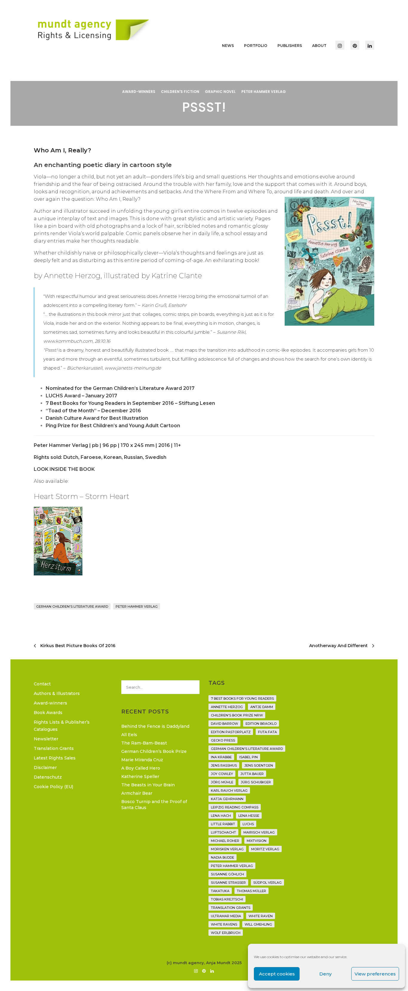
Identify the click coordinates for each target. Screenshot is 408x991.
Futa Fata (267, 732)
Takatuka (220, 891)
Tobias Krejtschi (227, 899)
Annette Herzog (227, 707)
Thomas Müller (251, 891)
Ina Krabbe (221, 757)
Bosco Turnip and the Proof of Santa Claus (154, 804)
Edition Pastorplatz (231, 732)
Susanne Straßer (228, 882)
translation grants (230, 908)
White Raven (261, 916)
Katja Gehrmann (227, 799)
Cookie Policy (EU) (53, 786)
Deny (325, 974)
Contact (42, 684)
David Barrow (224, 724)
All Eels (129, 734)
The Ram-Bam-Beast (144, 743)
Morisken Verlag (227, 849)
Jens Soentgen (258, 765)
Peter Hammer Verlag (263, 91)
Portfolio (255, 45)
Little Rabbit (223, 824)
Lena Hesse (248, 816)
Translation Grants (54, 748)
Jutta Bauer (252, 774)
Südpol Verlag (267, 882)
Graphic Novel (220, 91)
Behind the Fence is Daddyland (155, 726)
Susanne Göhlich (227, 874)
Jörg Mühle (222, 782)
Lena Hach (221, 816)
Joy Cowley (222, 774)
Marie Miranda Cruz (142, 759)
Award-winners (138, 91)
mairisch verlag (259, 832)
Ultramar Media (226, 916)
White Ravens (224, 924)
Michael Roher (225, 841)
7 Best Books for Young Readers (242, 698)
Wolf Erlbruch (225, 933)
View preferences (375, 974)
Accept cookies (277, 974)
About (319, 45)
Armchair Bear (136, 793)
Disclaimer (45, 767)
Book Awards (48, 712)
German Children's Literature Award (72, 606)
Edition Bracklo (261, 724)
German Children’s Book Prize (154, 751)
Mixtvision (256, 841)
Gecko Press (223, 740)
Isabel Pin (248, 757)
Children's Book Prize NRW (237, 715)
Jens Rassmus (224, 765)
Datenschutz (48, 777)
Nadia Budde (222, 857)
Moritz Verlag (265, 849)
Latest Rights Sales (55, 758)
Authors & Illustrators (57, 693)
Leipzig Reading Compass (234, 807)
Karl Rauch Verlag (229, 790)
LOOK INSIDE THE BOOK (64, 469)
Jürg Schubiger (256, 782)
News (228, 45)
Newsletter (46, 739)
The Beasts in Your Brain (148, 785)
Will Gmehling (258, 924)
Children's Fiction (180, 91)
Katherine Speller (140, 776)
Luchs (248, 824)
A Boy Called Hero (140, 768)
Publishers (289, 45)
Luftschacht (223, 832)
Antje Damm (261, 707)
